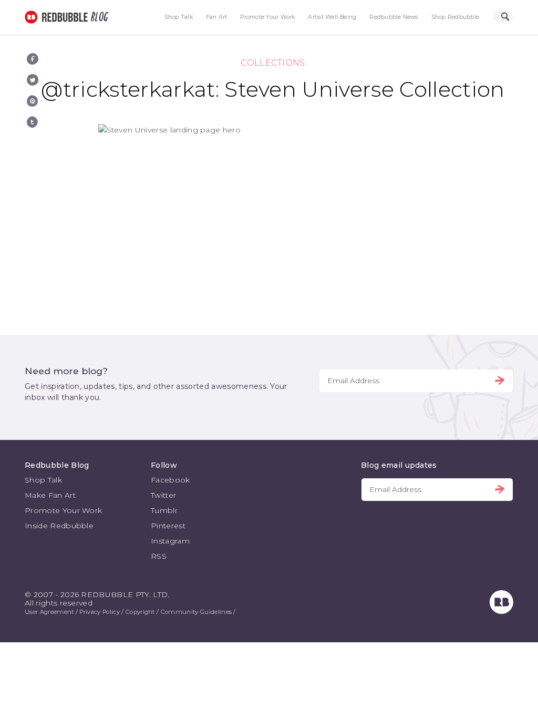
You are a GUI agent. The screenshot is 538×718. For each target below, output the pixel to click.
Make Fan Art (50, 495)
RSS (159, 556)
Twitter (163, 495)
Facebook (170, 480)
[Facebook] (32, 59)
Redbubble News (393, 17)
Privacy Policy (99, 612)
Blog (98, 17)
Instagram (170, 541)
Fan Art (216, 17)
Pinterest (168, 525)
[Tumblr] (32, 122)
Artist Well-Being (332, 17)
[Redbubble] (501, 611)
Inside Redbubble (59, 525)
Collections (273, 63)
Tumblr (164, 510)
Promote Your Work (267, 17)
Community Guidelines (196, 612)
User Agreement (49, 612)
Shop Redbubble (455, 17)
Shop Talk (178, 17)
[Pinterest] (32, 101)
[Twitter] (32, 80)
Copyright (140, 612)
